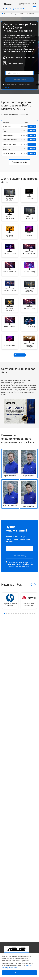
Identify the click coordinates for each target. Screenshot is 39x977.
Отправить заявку (19, 79)
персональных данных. (20, 566)
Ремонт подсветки (9, 153)
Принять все (19, 973)
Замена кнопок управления (8, 148)
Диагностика (7, 126)
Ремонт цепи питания (10, 140)
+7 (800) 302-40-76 (15, 8)
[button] (31, 584)
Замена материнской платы (10, 130)
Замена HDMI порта (9, 144)
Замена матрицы (8, 135)
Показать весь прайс (19, 162)
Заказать (32, 126)
